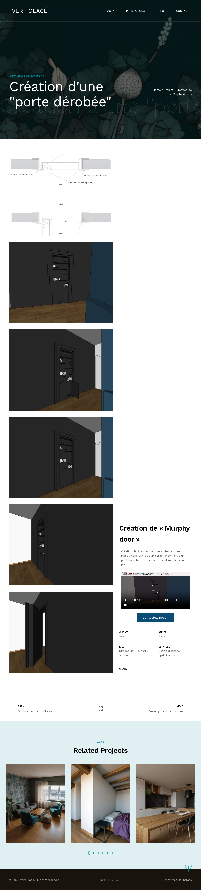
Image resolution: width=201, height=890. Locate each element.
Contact (182, 10)
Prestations (135, 10)
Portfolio (160, 10)
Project (168, 89)
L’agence (111, 10)
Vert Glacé (30, 10)
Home (157, 89)
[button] (88, 853)
